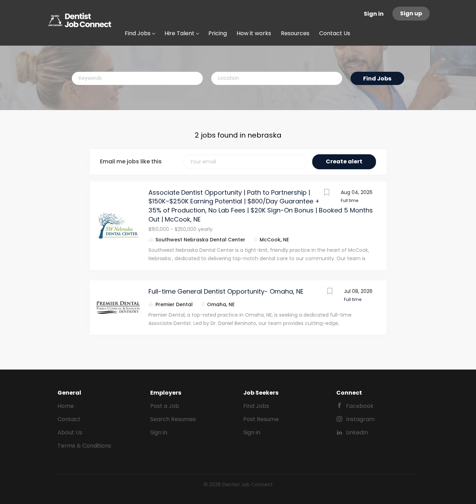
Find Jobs (377, 79)
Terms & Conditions (84, 446)
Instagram (360, 419)
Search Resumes (173, 419)
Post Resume (261, 419)
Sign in (374, 14)
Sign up (411, 13)
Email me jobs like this (131, 161)
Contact (68, 419)
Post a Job (164, 406)
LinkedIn (357, 432)
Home (65, 406)
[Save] (326, 193)
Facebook (360, 406)
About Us (69, 432)
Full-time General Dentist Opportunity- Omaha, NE (226, 291)
